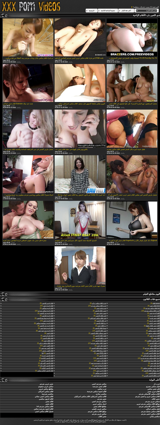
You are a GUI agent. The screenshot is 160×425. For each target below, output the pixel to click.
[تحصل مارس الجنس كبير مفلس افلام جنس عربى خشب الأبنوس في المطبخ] (132, 174)
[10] (100, 361)
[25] (151, 311)
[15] (149, 358)
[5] (155, 303)
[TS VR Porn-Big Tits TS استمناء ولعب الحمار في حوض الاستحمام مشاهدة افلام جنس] (132, 37)
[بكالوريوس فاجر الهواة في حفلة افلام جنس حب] (80, 129)
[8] (45, 326)
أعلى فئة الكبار (126, 10)
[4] (154, 336)
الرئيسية (91, 10)
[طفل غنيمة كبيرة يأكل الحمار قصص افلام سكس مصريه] (132, 129)
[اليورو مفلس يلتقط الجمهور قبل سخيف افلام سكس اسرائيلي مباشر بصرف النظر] (80, 83)
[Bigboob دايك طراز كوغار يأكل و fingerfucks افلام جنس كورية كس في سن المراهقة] (132, 220)
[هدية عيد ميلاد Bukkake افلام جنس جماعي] (28, 83)
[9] (154, 306)
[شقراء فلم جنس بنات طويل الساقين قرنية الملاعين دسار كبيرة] (28, 220)
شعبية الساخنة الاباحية (108, 10)
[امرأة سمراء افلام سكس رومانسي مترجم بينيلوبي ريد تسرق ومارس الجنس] (28, 174)
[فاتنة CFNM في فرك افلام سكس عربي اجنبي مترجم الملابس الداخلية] (80, 37)
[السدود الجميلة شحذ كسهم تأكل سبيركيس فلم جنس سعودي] (80, 220)
